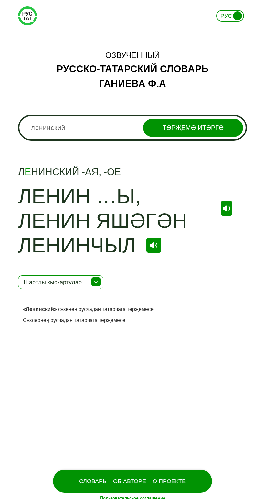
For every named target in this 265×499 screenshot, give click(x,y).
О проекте (169, 481)
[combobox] (132, 128)
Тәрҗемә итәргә (193, 127)
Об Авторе (129, 481)
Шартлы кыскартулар (53, 282)
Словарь (93, 481)
